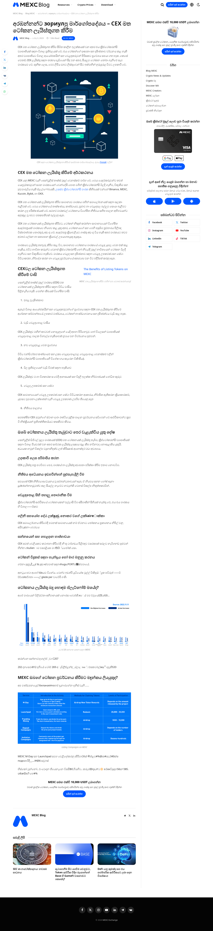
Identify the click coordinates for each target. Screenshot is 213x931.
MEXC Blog (17, 13)
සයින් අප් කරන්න (176, 4)
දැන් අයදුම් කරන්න (173, 166)
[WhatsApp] (5, 91)
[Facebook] (5, 52)
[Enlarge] (114, 75)
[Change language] (192, 5)
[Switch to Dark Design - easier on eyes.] (198, 4)
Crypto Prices (85, 4)
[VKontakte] (5, 75)
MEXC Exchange (110, 920)
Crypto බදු (151, 80)
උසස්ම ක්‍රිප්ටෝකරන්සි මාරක (72, 189)
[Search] (162, 4)
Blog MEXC (30, 13)
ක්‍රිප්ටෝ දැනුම (152, 100)
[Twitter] (5, 60)
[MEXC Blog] (31, 4)
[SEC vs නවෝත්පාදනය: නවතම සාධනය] (32, 854)
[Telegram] (5, 83)
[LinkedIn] (5, 68)
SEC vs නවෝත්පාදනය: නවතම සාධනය (30, 870)
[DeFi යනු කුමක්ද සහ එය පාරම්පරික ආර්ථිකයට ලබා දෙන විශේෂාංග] (117, 854)
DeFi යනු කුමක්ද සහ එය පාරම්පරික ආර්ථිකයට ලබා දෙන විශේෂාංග (115, 872)
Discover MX (152, 85)
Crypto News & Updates (158, 75)
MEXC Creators (153, 90)
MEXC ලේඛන (152, 95)
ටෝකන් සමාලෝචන (156, 105)
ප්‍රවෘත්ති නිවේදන (154, 110)
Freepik (103, 162)
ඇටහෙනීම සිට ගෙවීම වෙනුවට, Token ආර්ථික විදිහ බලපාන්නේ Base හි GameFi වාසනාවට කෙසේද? (73, 874)
